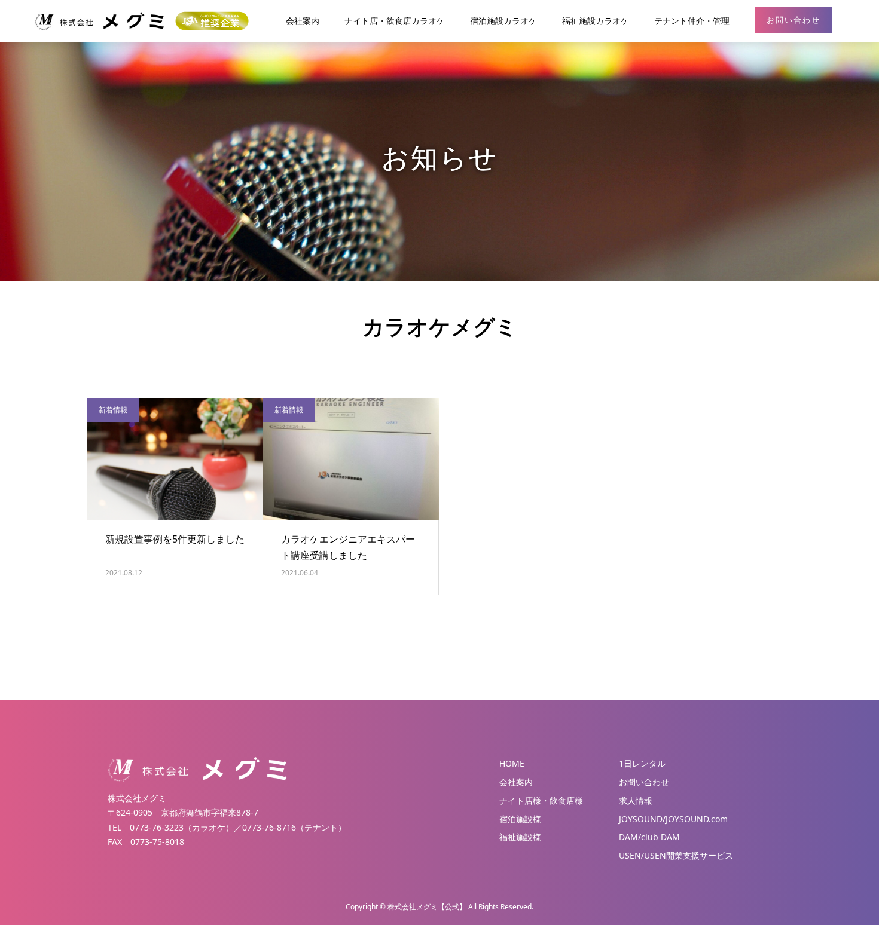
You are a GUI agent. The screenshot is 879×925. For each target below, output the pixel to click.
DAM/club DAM (649, 837)
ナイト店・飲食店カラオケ (394, 20)
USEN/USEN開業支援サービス (676, 855)
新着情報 (113, 410)
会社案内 (302, 20)
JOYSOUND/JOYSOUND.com (673, 819)
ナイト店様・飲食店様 (541, 801)
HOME (511, 763)
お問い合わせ (793, 20)
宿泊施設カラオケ (503, 20)
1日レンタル (642, 763)
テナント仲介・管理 (692, 20)
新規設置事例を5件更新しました (175, 539)
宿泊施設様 (520, 819)
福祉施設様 (520, 837)
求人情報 (635, 801)
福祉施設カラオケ (595, 20)
